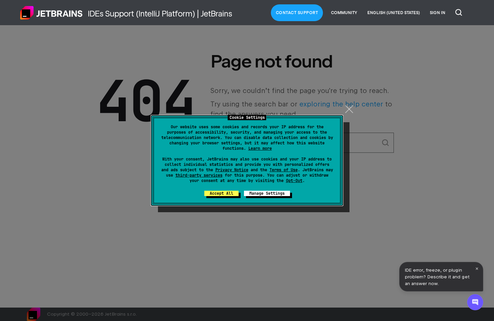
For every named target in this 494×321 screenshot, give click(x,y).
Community (344, 12)
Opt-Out (294, 180)
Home (51, 12)
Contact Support (297, 12)
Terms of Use (284, 170)
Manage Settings (267, 193)
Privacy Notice (231, 170)
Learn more (260, 148)
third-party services (198, 175)
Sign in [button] (437, 12)
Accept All (221, 193)
